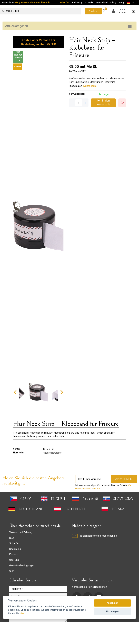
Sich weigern (112, 611)
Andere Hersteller (52, 452)
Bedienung (77, 2)
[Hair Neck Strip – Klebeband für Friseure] (38, 226)
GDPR (12, 571)
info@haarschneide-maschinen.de (32, 2)
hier (22, 613)
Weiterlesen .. (90, 86)
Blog (121, 2)
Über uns (14, 560)
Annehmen (112, 602)
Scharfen (64, 2)
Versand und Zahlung (106, 2)
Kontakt (89, 2)
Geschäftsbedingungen (21, 565)
